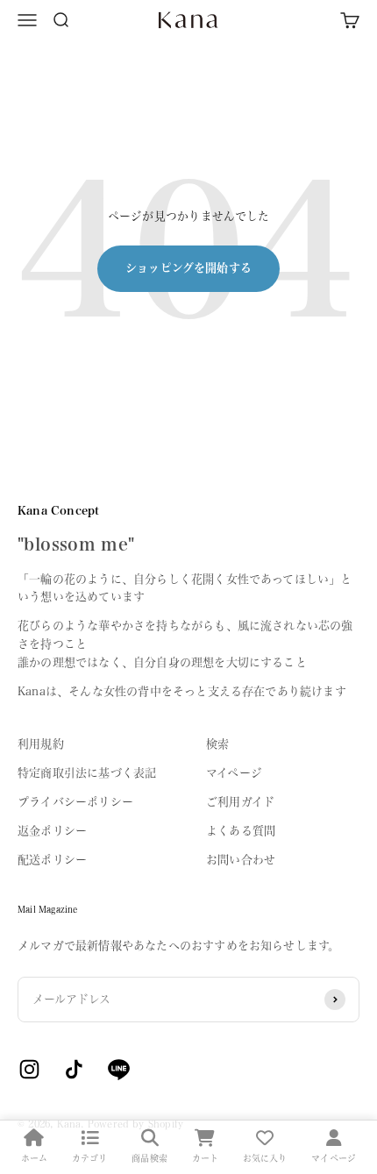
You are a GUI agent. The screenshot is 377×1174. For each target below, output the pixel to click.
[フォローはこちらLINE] (119, 1069)
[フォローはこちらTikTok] (74, 1069)
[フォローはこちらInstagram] (29, 1069)
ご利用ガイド (240, 802)
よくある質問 (240, 830)
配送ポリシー (52, 859)
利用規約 (41, 744)
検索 (217, 744)
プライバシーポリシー (75, 802)
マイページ (234, 773)
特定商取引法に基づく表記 (87, 773)
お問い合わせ (240, 859)
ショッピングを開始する (188, 268)
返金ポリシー (52, 830)
